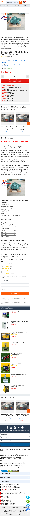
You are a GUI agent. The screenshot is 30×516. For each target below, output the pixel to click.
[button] (29, 473)
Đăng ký (15, 444)
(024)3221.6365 (23, 90)
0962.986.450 (10, 92)
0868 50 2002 (12, 504)
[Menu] (27, 2)
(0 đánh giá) (9, 56)
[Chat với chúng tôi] (28, 510)
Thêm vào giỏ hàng (15, 80)
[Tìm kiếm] (20, 2)
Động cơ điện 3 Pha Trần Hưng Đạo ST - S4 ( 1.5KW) (22, 128)
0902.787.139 (12, 87)
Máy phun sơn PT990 (16, 364)
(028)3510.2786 (5, 89)
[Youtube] (11, 427)
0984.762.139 (10, 98)
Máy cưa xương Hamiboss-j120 (18, 374)
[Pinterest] (22, 427)
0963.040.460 (11, 95)
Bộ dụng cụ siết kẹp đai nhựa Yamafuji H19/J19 (18, 354)
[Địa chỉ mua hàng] (28, 497)
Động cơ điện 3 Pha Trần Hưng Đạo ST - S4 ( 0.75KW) (7, 128)
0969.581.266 (10, 96)
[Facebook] (7, 427)
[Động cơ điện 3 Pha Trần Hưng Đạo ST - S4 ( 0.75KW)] (7, 118)
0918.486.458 (9, 90)
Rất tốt (10, 266)
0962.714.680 (16, 90)
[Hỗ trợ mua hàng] (28, 501)
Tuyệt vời (11, 264)
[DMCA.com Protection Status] (13, 470)
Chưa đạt (11, 273)
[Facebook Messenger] (28, 505)
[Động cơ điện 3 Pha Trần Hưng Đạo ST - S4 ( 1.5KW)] (22, 118)
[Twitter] (18, 427)
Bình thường (12, 270)
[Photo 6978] (15, 21)
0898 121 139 (12, 503)
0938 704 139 (8, 501)
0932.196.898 (18, 87)
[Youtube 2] (15, 427)
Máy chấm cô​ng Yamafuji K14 (18, 311)
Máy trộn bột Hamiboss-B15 (18, 342)
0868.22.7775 (11, 93)
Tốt (10, 268)
